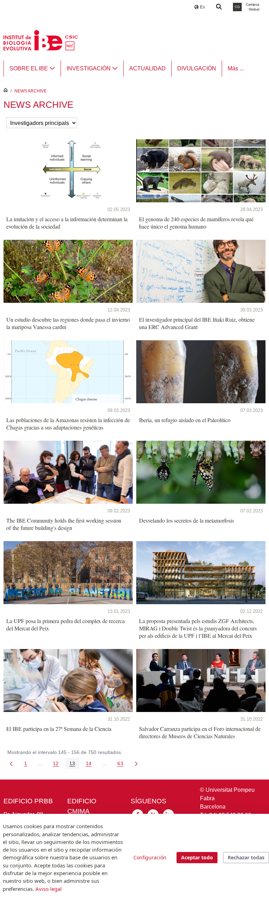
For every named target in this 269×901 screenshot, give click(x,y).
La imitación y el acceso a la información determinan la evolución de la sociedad (66, 222)
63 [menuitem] (122, 765)
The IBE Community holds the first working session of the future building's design (63, 524)
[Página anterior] (11, 763)
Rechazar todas (246, 857)
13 (74, 765)
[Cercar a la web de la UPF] (219, 7)
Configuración (149, 857)
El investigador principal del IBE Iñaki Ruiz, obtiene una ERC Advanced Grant (197, 323)
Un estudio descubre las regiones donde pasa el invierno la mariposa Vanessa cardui (68, 323)
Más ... (236, 68)
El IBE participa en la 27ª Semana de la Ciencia (58, 728)
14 (91, 765)
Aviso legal (48, 888)
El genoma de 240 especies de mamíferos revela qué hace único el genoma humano (196, 222)
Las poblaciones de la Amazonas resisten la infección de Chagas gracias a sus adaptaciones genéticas (68, 423)
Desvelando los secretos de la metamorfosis (186, 520)
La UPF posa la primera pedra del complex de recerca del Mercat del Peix (65, 624)
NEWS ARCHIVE (30, 91)
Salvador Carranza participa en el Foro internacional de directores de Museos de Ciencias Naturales (200, 732)
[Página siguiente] (136, 763)
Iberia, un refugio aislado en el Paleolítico (184, 420)
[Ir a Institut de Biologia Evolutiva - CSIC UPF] (41, 40)
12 (58, 765)
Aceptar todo (197, 857)
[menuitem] (32, 69)
